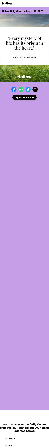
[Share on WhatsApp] (21, 89)
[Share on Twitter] (28, 89)
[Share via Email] (35, 89)
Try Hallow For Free (24, 97)
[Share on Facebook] (14, 89)
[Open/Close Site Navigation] (44, 3)
